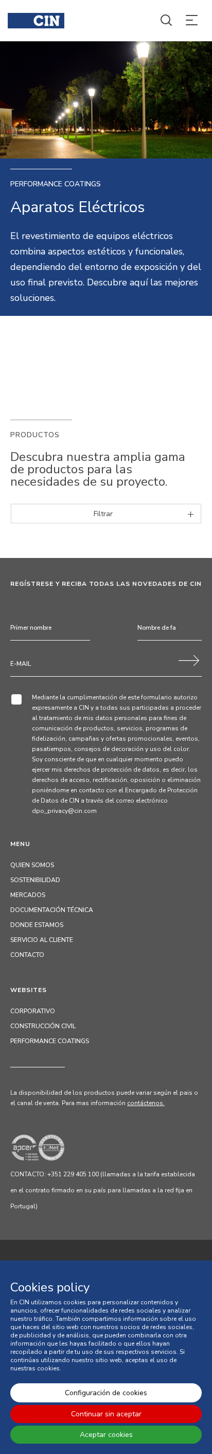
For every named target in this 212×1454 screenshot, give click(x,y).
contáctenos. (146, 1103)
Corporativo (32, 1011)
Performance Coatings (49, 1041)
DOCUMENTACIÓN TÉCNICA (51, 910)
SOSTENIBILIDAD (35, 880)
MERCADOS (27, 895)
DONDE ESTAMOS (36, 925)
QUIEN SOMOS (32, 865)
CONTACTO (27, 955)
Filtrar (103, 514)
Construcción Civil (43, 1026)
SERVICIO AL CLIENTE (41, 940)
